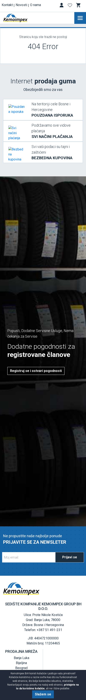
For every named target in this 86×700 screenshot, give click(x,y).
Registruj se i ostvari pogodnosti (36, 371)
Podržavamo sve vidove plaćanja (52, 131)
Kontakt (7, 5)
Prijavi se (69, 557)
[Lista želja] (70, 6)
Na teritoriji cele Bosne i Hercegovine (52, 110)
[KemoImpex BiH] (21, 18)
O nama (35, 5)
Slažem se (43, 694)
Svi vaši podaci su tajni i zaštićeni (52, 152)
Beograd (21, 668)
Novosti (21, 5)
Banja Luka (21, 658)
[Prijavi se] (62, 6)
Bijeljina (21, 663)
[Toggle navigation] (80, 18)
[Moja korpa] (79, 5)
